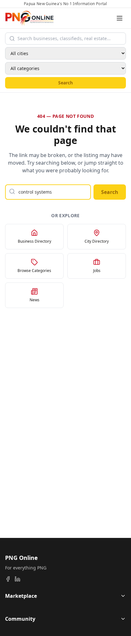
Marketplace (21, 595)
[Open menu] (119, 18)
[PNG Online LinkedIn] (17, 579)
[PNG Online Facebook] (8, 579)
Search (65, 83)
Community (20, 618)
